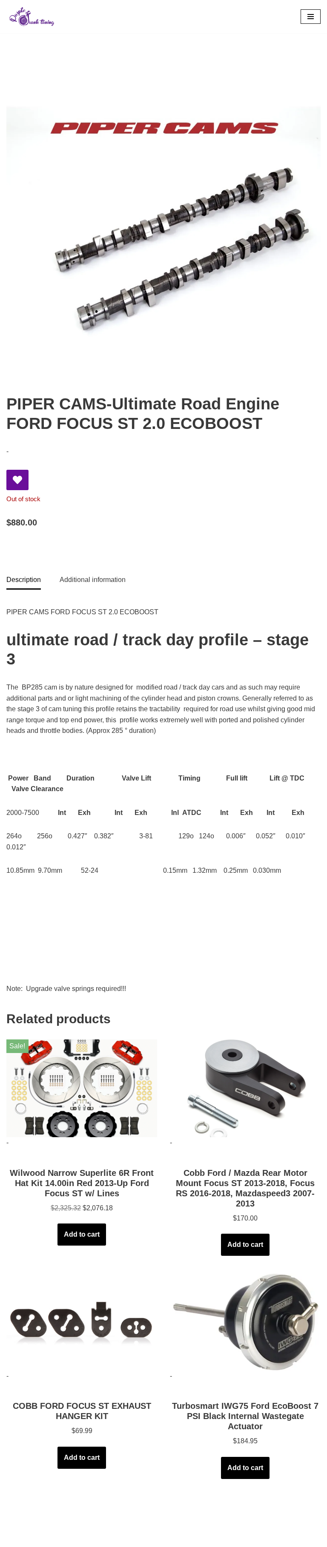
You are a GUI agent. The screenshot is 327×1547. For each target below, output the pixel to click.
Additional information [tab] (93, 579)
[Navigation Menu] (311, 16)
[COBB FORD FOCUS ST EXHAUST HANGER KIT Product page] (82, 1322)
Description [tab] (23, 579)
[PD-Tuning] (31, 16)
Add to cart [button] (82, 1234)
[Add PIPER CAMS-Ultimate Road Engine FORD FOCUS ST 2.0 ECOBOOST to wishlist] (17, 480)
